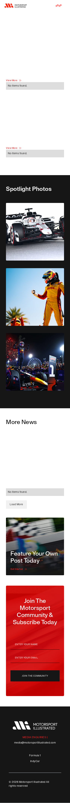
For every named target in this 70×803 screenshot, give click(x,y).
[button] (59, 5)
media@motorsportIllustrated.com (35, 742)
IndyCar (35, 761)
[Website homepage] (15, 6)
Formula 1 (35, 755)
